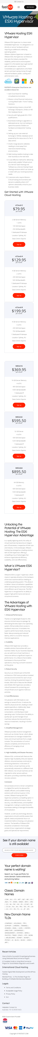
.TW (24, 907)
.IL (21, 909)
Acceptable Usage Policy (14, 991)
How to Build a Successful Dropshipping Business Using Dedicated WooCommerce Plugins (18, 957)
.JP (24, 909)
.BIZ (23, 899)
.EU (31, 899)
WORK (31, 935)
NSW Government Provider (11, 1017)
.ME (27, 899)
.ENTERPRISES (18, 930)
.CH (10, 909)
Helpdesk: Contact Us (9, 1007)
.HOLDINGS (17, 923)
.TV (10, 902)
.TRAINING (24, 926)
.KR (28, 909)
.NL (10, 904)
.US (7, 904)
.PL (18, 909)
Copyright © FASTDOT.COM (19, 1034)
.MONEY (26, 938)
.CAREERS (16, 926)
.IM (17, 907)
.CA (7, 909)
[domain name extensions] (19, 883)
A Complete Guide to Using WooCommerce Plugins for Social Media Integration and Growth (18, 962)
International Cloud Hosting (15, 967)
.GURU (20, 928)
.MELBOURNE (10, 938)
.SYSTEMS (19, 933)
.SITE (25, 935)
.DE (31, 904)
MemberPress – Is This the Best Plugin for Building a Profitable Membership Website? (16, 978)
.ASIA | (7, 902)
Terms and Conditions (13, 987)
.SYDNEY (19, 938)
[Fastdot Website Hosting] (7, 7)
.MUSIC (22, 940)
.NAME (20, 902)
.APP (6, 942)
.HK (18, 904)
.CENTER (27, 928)
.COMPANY (8, 923)
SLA (7, 997)
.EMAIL (14, 928)
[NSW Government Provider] (19, 1020)
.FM (14, 904)
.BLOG (16, 940)
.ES (21, 904)
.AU (11, 899)
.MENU (26, 933)
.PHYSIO (7, 940)
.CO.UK (8, 907)
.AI (12, 940)
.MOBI (15, 902)
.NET (19, 899)
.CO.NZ (26, 904)
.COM (6, 899)
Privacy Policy (10, 994)
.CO (15, 899)
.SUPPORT (8, 926)
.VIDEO (29, 940)
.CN (32, 907)
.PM (20, 907)
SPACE (20, 935)
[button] (18, 7)
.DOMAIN (8, 928)
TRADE (14, 935)
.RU (13, 907)
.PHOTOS (8, 935)
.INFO (26, 902)
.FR (28, 907)
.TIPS (24, 923)
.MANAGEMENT (10, 933)
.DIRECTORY (9, 930)
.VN (14, 909)
